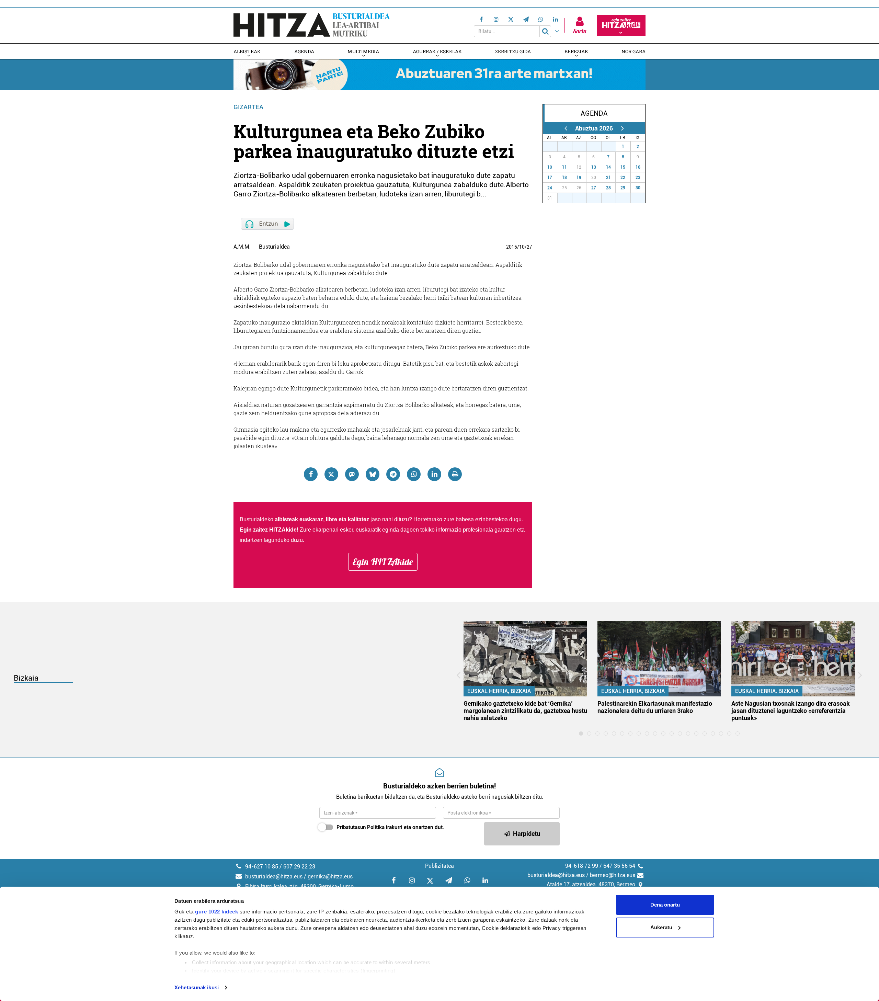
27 (529, 247)
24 (549, 187)
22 (622, 177)
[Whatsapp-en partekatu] (414, 474)
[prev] (565, 128)
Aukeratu (661, 927)
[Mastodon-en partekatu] (352, 474)
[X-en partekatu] (331, 474)
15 (622, 167)
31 (612, 146)
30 (597, 146)
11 (564, 167)
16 (638, 167)
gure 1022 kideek (216, 911)
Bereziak (576, 51)
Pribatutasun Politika (360, 827)
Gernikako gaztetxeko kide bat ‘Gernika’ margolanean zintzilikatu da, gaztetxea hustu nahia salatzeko (525, 710)
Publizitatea (439, 866)
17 (549, 177)
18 (564, 177)
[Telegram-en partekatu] (393, 474)
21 (608, 177)
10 (522, 247)
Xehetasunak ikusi (196, 987)
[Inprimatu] (455, 474)
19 (579, 177)
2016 (511, 247)
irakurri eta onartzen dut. (390, 827)
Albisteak (247, 51)
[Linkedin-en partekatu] (434, 474)
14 (608, 167)
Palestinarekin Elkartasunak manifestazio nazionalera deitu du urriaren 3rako (654, 707)
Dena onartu (665, 905)
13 (593, 167)
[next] (622, 128)
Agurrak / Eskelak (437, 51)
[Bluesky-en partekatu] (372, 474)
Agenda (304, 51)
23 (638, 177)
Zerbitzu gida (513, 51)
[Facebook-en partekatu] (311, 474)
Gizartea (248, 107)
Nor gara (633, 51)
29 (583, 146)
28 (568, 146)
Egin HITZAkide (383, 562)
